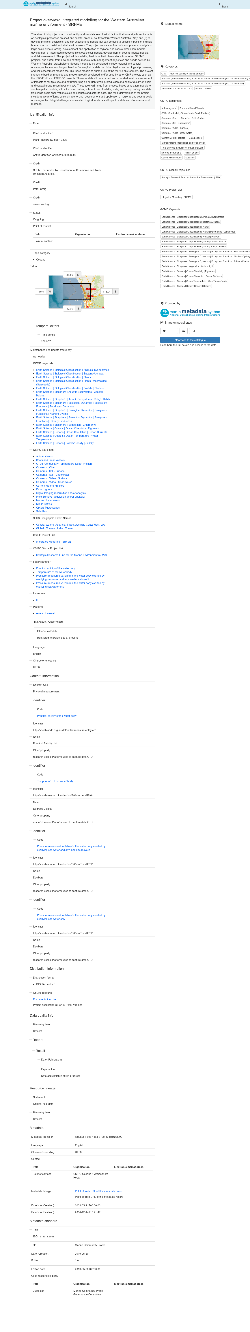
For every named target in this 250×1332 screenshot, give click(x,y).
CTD (39, 600)
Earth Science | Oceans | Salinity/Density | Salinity (65, 443)
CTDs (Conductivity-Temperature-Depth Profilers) (64, 463)
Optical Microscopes (48, 507)
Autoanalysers (44, 456)
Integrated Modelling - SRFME (53, 541)
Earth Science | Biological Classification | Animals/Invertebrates (72, 370)
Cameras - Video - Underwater (54, 482)
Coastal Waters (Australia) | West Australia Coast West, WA (70, 524)
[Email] (193, 331)
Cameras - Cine (45, 467)
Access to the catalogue (192, 340)
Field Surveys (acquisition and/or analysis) (60, 496)
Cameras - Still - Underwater (52, 474)
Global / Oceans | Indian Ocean (54, 528)
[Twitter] (164, 331)
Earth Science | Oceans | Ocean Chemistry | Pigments (67, 428)
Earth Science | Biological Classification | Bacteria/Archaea (70, 373)
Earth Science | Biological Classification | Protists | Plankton (70, 388)
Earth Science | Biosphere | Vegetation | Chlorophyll (66, 424)
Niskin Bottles (44, 504)
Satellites (41, 511)
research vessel (45, 613)
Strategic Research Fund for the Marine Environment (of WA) (71, 555)
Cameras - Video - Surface (51, 478)
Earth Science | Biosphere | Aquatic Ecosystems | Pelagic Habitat (73, 399)
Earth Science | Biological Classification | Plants (63, 377)
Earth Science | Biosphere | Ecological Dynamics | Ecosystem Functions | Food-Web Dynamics (71, 404)
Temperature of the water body (54, 572)
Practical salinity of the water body (56, 568)
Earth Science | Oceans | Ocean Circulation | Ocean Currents (71, 432)
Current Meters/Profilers (50, 485)
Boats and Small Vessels (50, 460)
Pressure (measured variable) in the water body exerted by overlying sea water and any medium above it (70, 577)
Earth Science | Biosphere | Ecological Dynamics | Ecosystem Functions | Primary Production (71, 419)
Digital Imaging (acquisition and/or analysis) (61, 493)
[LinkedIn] (184, 331)
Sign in (225, 6)
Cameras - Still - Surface (50, 471)
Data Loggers (44, 489)
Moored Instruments (48, 500)
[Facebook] (174, 331)
